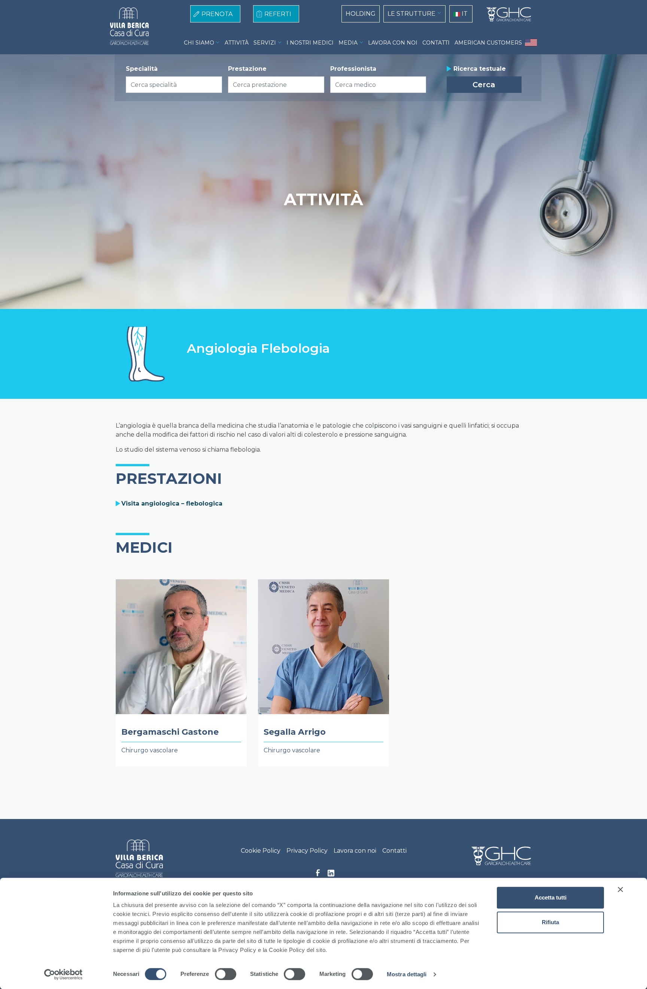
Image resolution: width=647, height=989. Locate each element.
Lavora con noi (355, 850)
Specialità (142, 68)
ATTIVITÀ (237, 42)
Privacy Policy (307, 850)
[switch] (225, 974)
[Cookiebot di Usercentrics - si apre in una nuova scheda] (63, 974)
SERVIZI (264, 42)
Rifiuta (550, 922)
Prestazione (247, 68)
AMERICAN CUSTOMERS (488, 42)
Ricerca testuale (479, 68)
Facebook (318, 874)
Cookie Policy (260, 850)
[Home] (505, 14)
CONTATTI (436, 42)
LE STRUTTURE (411, 13)
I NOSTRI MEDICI (310, 42)
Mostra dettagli (407, 974)
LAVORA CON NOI (392, 42)
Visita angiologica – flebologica (171, 503)
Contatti (394, 850)
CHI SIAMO (199, 42)
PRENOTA (217, 14)
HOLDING (361, 13)
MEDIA (348, 42)
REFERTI (277, 14)
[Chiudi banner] (620, 889)
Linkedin (331, 875)
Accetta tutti (550, 897)
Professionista (353, 68)
